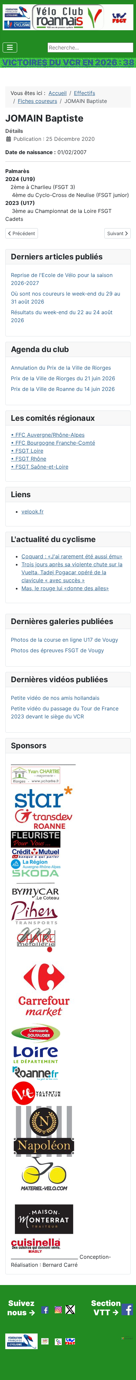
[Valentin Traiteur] (35, 1092)
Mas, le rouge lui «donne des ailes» (65, 588)
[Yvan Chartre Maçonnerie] (35, 775)
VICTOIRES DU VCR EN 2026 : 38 (68, 62)
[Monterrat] (44, 1218)
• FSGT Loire (27, 450)
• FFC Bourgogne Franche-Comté (53, 442)
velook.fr (32, 511)
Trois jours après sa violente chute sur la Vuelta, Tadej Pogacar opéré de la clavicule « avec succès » (71, 572)
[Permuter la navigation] (10, 47)
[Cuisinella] (35, 1245)
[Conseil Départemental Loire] (35, 1054)
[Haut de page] (124, 1368)
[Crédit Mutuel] (35, 853)
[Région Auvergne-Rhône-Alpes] (35, 863)
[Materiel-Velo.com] (44, 1178)
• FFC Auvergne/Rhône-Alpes (48, 434)
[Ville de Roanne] (35, 1072)
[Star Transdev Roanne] (44, 807)
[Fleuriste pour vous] (35, 838)
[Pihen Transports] (34, 912)
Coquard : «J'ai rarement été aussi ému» (71, 556)
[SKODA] (35, 884)
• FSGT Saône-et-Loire (39, 466)
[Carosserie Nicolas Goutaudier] (35, 1032)
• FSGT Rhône (28, 458)
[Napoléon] (44, 1131)
